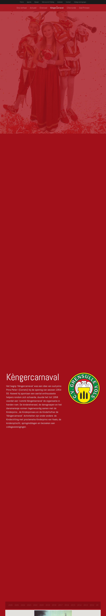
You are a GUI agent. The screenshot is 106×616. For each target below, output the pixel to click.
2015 (73, 605)
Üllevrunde (71, 7)
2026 (10, 605)
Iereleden (60, 2)
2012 (92, 605)
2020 (41, 605)
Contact (68, 2)
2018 (54, 605)
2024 (23, 605)
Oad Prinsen (84, 7)
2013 (86, 605)
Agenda (29, 2)
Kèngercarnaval (57, 7)
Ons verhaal (22, 7)
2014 (79, 605)
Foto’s (22, 2)
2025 (17, 605)
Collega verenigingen (80, 2)
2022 (35, 605)
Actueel (33, 7)
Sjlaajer (36, 2)
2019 (48, 605)
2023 (29, 605)
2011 (98, 605)
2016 (67, 605)
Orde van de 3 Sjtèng (48, 2)
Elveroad (43, 7)
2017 (60, 605)
